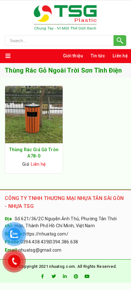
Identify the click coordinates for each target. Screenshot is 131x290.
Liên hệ (120, 55)
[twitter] (53, 276)
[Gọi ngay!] (65, 40)
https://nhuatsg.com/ (46, 233)
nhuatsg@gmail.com (40, 250)
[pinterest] (76, 276)
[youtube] (87, 276)
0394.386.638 (64, 241)
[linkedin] (65, 276)
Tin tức (98, 55)
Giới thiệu (73, 55)
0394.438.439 (34, 241)
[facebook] (42, 276)
